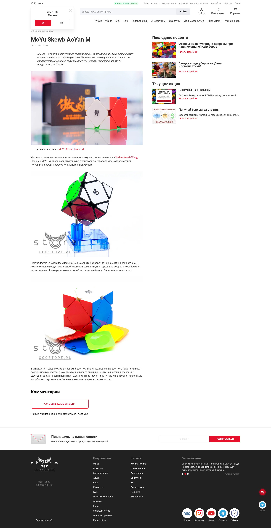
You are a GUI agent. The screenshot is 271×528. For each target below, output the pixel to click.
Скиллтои (174, 20)
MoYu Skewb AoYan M (71, 149)
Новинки (135, 492)
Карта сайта (99, 520)
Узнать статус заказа (127, 3)
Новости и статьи (168, 3)
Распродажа (137, 487)
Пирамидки (214, 20)
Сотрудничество (101, 511)
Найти (183, 11)
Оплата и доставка (199, 3)
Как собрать (216, 3)
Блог (95, 482)
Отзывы (228, 3)
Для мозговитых (194, 20)
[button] (182, 474)
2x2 (118, 20)
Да (43, 22)
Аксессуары (158, 20)
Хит (133, 482)
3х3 (126, 20)
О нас (146, 3)
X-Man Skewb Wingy (126, 157)
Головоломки (140, 20)
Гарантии (98, 468)
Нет (62, 22)
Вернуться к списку (43, 31)
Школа (96, 506)
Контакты (183, 3)
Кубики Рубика (103, 20)
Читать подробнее (188, 52)
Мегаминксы (232, 20)
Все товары (137, 496)
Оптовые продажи (102, 515)
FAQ (95, 492)
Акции (154, 3)
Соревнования (100, 473)
